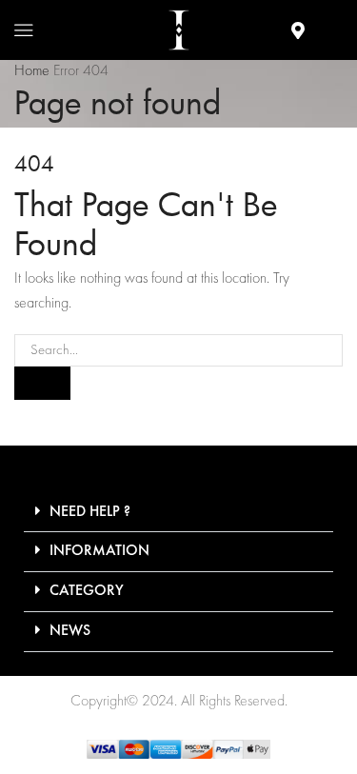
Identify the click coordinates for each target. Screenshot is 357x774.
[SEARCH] (42, 383)
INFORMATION (99, 551)
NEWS (70, 631)
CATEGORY (87, 591)
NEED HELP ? (90, 512)
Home (32, 71)
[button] (178, 513)
